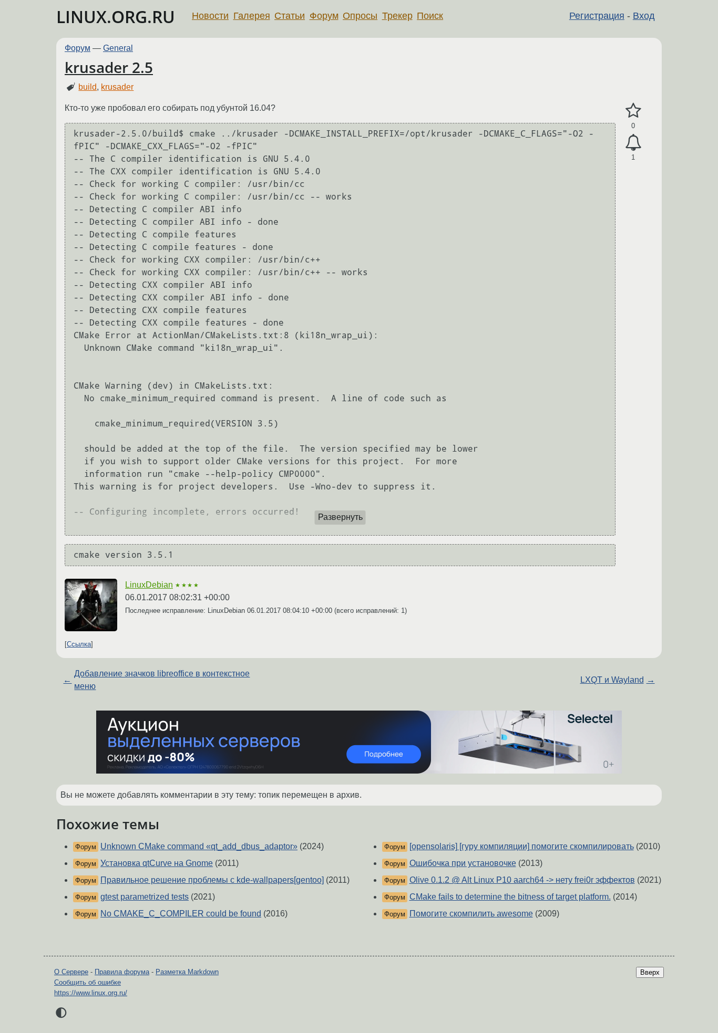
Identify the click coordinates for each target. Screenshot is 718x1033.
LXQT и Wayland (612, 679)
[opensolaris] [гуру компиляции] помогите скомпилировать (521, 846)
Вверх (650, 972)
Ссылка (79, 644)
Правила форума (122, 972)
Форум (324, 16)
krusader (117, 86)
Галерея (251, 16)
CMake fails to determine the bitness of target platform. (510, 896)
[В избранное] (633, 110)
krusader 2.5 (109, 67)
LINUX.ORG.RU (115, 16)
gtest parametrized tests (144, 896)
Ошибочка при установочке (462, 863)
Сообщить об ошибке (87, 982)
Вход (644, 16)
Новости (210, 16)
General (118, 48)
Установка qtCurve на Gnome (156, 863)
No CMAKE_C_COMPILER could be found (180, 913)
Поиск (430, 16)
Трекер (397, 16)
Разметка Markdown (187, 972)
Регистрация (596, 16)
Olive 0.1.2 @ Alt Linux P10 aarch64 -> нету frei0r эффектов (522, 879)
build (87, 86)
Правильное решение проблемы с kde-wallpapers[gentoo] (212, 879)
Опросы (360, 16)
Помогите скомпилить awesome (471, 913)
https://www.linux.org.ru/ (90, 993)
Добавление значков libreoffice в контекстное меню (162, 680)
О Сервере (71, 972)
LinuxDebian (149, 584)
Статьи (289, 16)
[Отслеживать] (633, 142)
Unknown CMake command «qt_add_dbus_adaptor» (199, 846)
